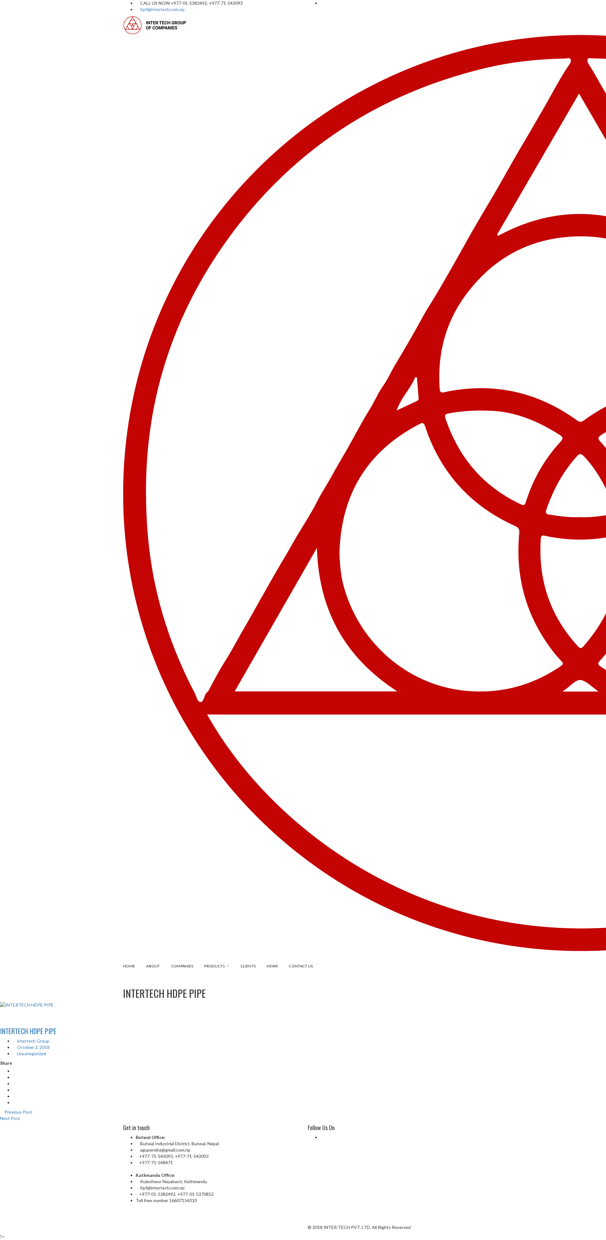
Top (591, 1225)
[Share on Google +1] (14, 1083)
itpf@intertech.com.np (162, 9)
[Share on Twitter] (14, 1077)
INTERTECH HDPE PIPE (28, 1031)
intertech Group (32, 1041)
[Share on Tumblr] (14, 1096)
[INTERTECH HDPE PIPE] (303, 1005)
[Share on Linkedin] (14, 1090)
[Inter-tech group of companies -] (155, 24)
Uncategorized (31, 1053)
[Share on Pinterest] (14, 1102)
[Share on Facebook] (14, 1071)
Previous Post (17, 1112)
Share (6, 1063)
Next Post (10, 1118)
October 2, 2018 (33, 1047)
